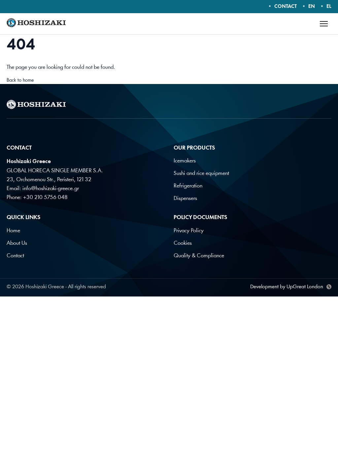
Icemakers (185, 161)
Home (13, 231)
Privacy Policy (189, 231)
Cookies (183, 243)
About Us (17, 243)
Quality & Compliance (199, 256)
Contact (15, 256)
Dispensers (185, 198)
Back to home (20, 80)
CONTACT (285, 6)
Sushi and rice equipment (201, 173)
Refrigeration (188, 186)
